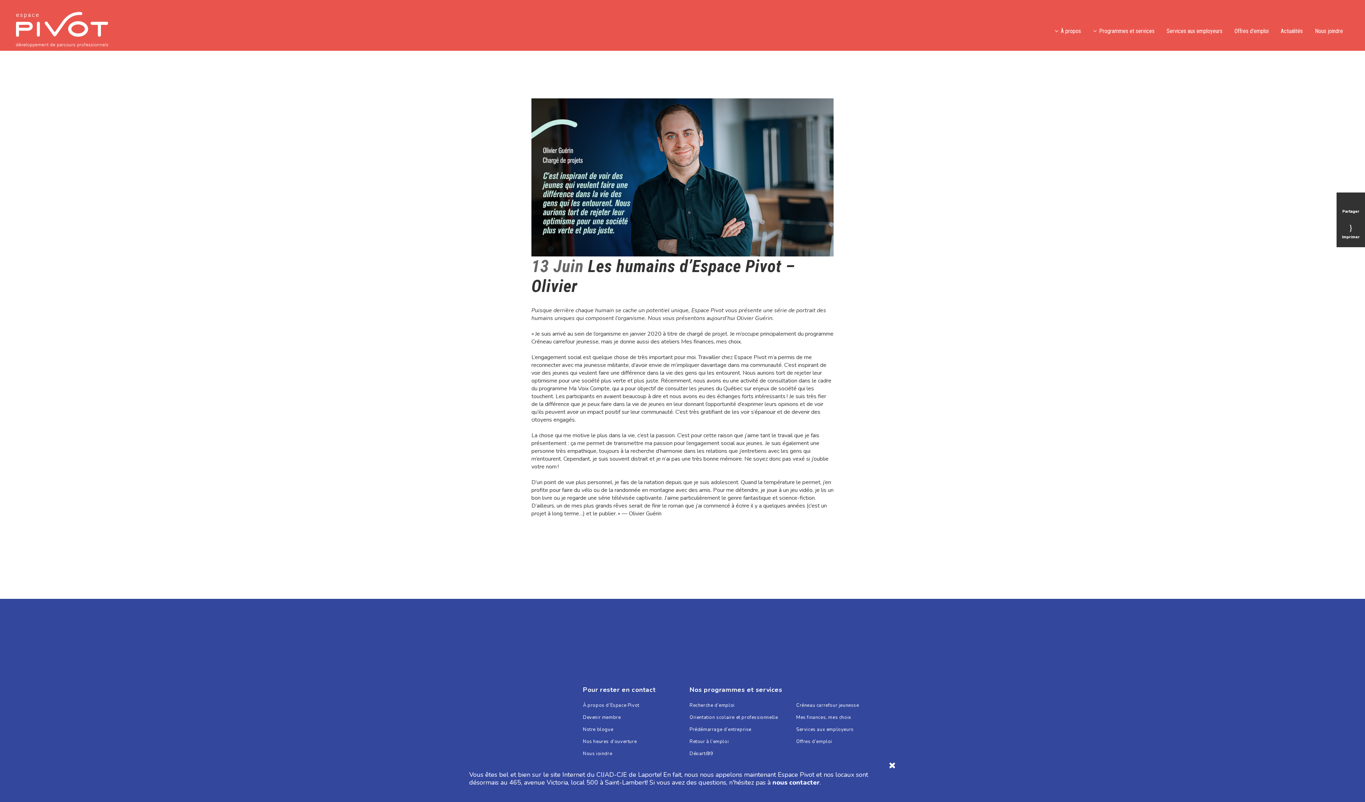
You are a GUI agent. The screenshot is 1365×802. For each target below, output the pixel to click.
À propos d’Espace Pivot (611, 706)
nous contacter (796, 782)
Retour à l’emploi (709, 742)
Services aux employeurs (825, 730)
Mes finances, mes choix (823, 718)
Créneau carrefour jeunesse (827, 706)
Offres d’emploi (814, 742)
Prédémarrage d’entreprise (720, 730)
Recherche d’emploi (712, 706)
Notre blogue (598, 730)
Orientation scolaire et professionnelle (734, 718)
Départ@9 (701, 754)
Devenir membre (602, 718)
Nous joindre (597, 754)
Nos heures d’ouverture (610, 742)
